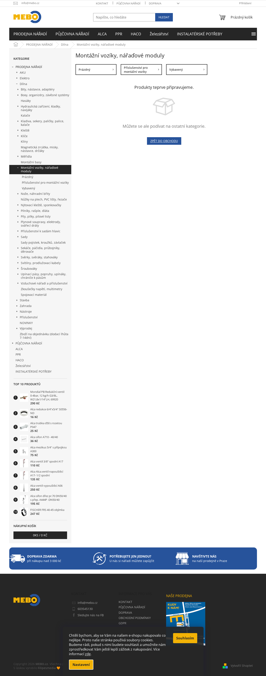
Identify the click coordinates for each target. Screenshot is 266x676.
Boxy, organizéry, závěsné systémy (45, 95)
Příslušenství (29, 317)
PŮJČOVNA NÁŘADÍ (128, 3)
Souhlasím (185, 638)
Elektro (24, 78)
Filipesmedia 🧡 (49, 668)
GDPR (122, 623)
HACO (20, 360)
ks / (40, 535)
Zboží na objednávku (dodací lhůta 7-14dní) (44, 336)
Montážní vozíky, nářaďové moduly (39, 169)
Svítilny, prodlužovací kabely (41, 263)
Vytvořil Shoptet (242, 666)
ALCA (19, 349)
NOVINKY (26, 323)
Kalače (25, 115)
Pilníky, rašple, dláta (35, 211)
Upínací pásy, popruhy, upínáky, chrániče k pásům (43, 276)
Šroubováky (29, 269)
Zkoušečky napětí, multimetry (41, 289)
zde (88, 654)
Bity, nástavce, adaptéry (37, 89)
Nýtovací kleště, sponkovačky (41, 205)
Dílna (23, 84)
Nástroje (26, 311)
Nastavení (81, 664)
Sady (24, 237)
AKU (23, 72)
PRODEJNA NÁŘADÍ (29, 67)
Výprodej (26, 328)
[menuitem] (30, 34)
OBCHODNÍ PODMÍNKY (135, 618)
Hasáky (26, 101)
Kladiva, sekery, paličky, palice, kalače (42, 123)
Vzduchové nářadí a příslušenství (44, 283)
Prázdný (27, 177)
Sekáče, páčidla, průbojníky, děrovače (40, 250)
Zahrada (26, 306)
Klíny (24, 141)
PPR (18, 354)
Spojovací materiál (34, 295)
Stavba (24, 300)
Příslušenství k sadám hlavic (40, 231)
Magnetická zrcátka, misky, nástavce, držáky (39, 149)
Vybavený (28, 188)
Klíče (24, 136)
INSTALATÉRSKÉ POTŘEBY (34, 371)
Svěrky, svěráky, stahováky (39, 257)
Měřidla (26, 156)
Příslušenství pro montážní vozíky (45, 183)
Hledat (164, 17)
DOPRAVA (155, 3)
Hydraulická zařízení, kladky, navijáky (41, 108)
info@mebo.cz (88, 603)
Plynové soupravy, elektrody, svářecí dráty (41, 223)
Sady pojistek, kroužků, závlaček (43, 242)
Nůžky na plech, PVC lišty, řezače (44, 199)
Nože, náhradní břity (35, 194)
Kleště (25, 130)
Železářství (23, 366)
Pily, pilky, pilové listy (35, 216)
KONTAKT (102, 3)
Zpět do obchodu (164, 141)
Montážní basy (31, 162)
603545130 (85, 609)
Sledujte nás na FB (91, 615)
